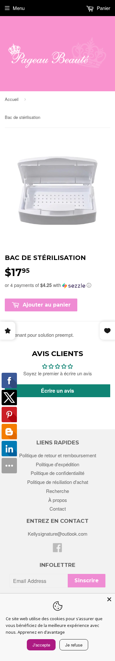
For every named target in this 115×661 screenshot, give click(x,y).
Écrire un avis (57, 390)
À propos (57, 499)
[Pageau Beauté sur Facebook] (57, 549)
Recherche (57, 490)
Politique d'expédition (57, 464)
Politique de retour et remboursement (57, 455)
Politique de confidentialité (57, 472)
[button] (57, 285)
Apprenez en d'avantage (41, 632)
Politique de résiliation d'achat (57, 481)
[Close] (109, 599)
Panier (103, 7)
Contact (58, 508)
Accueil (12, 99)
